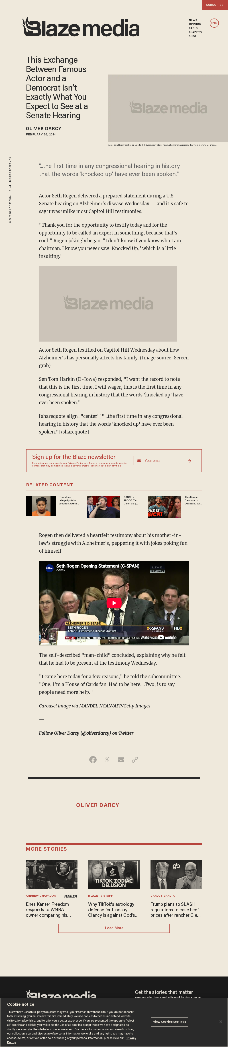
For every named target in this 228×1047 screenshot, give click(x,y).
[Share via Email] (121, 759)
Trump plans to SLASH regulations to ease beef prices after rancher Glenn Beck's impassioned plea (176, 910)
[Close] (221, 1021)
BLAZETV (195, 32)
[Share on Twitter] (107, 759)
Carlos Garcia (163, 896)
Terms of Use (96, 463)
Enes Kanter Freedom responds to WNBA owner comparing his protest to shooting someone (47, 910)
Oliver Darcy (43, 129)
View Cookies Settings (169, 1021)
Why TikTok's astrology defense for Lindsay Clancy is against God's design (111, 910)
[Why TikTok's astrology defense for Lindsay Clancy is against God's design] (114, 874)
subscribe (215, 5)
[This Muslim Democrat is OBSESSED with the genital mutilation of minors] (164, 506)
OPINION (195, 24)
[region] (114, 1022)
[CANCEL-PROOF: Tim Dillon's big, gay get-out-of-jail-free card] (103, 506)
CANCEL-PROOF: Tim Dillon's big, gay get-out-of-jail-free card (132, 500)
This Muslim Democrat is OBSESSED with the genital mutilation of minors (193, 500)
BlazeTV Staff (100, 896)
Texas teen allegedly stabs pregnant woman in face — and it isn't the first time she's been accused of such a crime (69, 500)
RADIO (193, 28)
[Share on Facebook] (93, 759)
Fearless (70, 896)
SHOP (193, 36)
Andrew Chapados (41, 896)
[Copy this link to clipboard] (135, 759)
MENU (214, 23)
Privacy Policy (75, 463)
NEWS (193, 20)
